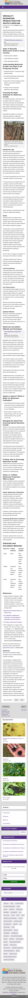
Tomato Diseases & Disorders (10, 840)
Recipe (5, 942)
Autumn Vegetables (9, 906)
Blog (18, 906)
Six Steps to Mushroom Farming (13, 622)
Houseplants (7, 924)
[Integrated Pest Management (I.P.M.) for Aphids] (14, 729)
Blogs (5, 909)
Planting (6, 936)
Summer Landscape (17, 947)
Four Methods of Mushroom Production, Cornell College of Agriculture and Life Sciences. (12, 617)
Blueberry (5, 778)
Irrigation (7, 927)
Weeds (5, 953)
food (12, 915)
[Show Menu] (2, 7)
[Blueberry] (14, 769)
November (6, 933)
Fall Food (6, 915)
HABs (22, 915)
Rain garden (19, 939)
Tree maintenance (9, 950)
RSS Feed (5, 820)
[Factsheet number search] (10, 832)
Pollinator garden (16, 936)
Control (11, 909)
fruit (17, 915)
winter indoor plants (10, 956)
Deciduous (19, 909)
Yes (16, 700)
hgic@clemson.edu (8, 647)
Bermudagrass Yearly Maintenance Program (13, 844)
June (13, 927)
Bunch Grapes (6, 797)
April (11, 903)
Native (16, 930)
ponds (5, 939)
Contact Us (14, 994)
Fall (20, 912)
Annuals (6, 903)
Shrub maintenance (14, 942)
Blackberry (5, 759)
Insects (15, 924)
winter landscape (9, 959)
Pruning (11, 939)
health (20, 918)
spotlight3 (7, 947)
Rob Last (5, 652)
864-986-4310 (5, 992)
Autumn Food (19, 903)
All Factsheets (6, 812)
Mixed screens (8, 930)
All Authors (5, 816)
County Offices (6, 823)
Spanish (6, 945)
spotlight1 (13, 945)
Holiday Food (18, 921)
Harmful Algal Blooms (10, 918)
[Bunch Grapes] (14, 789)
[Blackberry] (14, 750)
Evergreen (14, 912)
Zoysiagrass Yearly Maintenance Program (13, 851)
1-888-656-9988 (12, 992)
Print (8, 27)
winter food (13, 953)
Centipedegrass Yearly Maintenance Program (14, 847)
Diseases (6, 912)
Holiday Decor (8, 921)
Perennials (14, 933)
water (17, 950)
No (22, 700)
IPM (20, 924)
